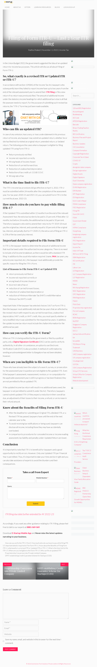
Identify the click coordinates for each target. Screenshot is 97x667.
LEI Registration (78, 271)
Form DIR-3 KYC (78, 214)
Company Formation (80, 150)
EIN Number (77, 191)
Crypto (75, 164)
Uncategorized (78, 361)
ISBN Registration (79, 257)
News (75, 284)
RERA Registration (79, 318)
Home (7, 7)
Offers (27, 7)
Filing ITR (76, 211)
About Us (17, 7)
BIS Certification (78, 134)
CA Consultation (78, 147)
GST (74, 224)
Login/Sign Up (69, 7)
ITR (74, 264)
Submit (35, 503)
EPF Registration (79, 194)
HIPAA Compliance (79, 228)
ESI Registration (78, 197)
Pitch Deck (76, 304)
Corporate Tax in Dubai (81, 157)
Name (9, 478)
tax (74, 337)
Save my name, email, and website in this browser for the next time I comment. (33, 641)
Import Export (78, 244)
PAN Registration (79, 298)
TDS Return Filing (79, 344)
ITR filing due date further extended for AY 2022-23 (29, 514)
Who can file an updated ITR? (51, 550)
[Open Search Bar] (80, 7)
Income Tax (64, 50)
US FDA (75, 364)
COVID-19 (76, 161)
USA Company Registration (82, 368)
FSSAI (75, 218)
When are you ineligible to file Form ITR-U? (24, 550)
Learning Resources (42, 7)
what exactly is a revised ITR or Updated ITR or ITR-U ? (28, 548)
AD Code (76, 118)
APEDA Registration (80, 121)
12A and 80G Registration (82, 108)
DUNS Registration (79, 187)
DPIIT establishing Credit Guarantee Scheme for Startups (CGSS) (28, 556)
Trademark (76, 348)
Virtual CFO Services (80, 371)
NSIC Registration (79, 291)
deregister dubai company (82, 167)
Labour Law (77, 267)
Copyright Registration (81, 154)
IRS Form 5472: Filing (80, 254)
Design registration (79, 171)
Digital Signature (79, 177)
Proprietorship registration (82, 308)
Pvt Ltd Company (78, 311)
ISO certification (78, 261)
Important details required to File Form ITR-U (21, 546)
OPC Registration (79, 294)
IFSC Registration (79, 241)
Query (9, 486)
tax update (76, 341)
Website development (80, 381)
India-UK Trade (78, 251)
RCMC (75, 314)
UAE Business (78, 351)
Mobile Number (42, 478)
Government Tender (80, 221)
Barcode (76, 125)
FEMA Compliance (79, 204)
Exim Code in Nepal (79, 201)
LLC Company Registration (82, 274)
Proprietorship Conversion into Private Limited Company (25, 553)
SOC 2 (75, 331)
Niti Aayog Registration (81, 288)
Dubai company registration (82, 184)
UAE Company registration (82, 354)
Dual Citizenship (78, 181)
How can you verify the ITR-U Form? (18, 543)
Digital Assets (78, 174)
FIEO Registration (79, 208)
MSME (75, 281)
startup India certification (81, 334)
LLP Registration (78, 277)
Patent (75, 301)
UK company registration (81, 358)
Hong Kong (77, 231)
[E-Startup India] (9, 2)
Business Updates (79, 144)
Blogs (57, 7)
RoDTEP (76, 321)
